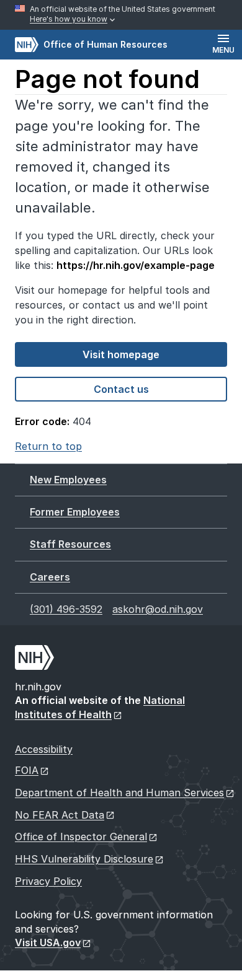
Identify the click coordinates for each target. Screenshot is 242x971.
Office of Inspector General (81, 836)
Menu (223, 50)
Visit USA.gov (48, 942)
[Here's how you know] (121, 15)
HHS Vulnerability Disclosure (84, 859)
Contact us (121, 389)
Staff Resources (70, 544)
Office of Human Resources (91, 44)
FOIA (26, 770)
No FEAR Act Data (59, 815)
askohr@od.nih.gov (157, 609)
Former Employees (75, 512)
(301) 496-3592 (66, 609)
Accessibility (44, 749)
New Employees (68, 479)
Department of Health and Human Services (119, 792)
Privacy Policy (48, 881)
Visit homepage (121, 354)
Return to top (48, 446)
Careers (50, 577)
